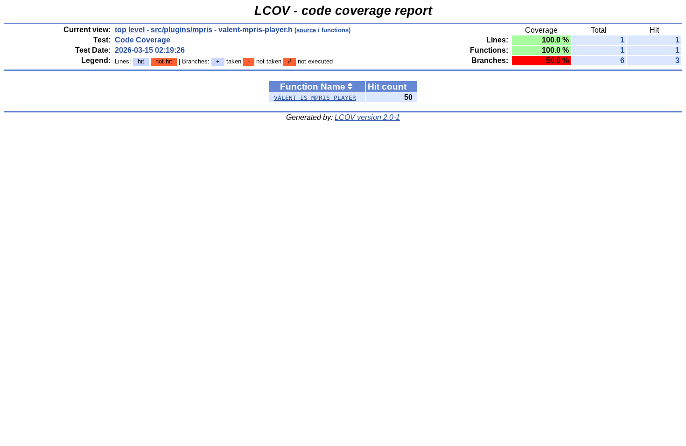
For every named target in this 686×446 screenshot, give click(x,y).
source (306, 30)
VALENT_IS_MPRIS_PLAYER (315, 97)
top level (130, 30)
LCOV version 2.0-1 (367, 117)
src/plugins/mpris (181, 30)
